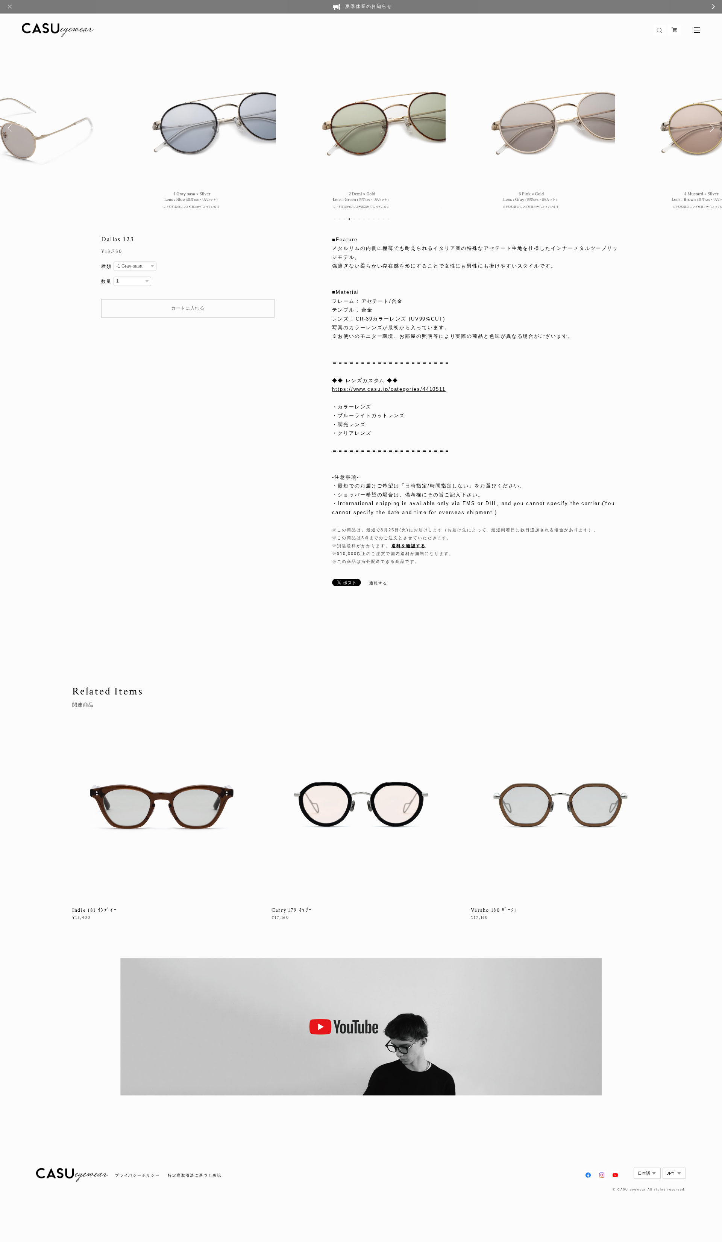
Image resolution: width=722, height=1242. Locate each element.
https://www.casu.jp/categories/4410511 (389, 389)
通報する (378, 583)
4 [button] (349, 219)
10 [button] (378, 219)
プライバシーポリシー (137, 1175)
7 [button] (364, 219)
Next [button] (710, 128)
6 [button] (359, 219)
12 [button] (388, 219)
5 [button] (354, 219)
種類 (106, 266)
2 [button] (339, 219)
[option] (191, 128)
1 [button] (334, 219)
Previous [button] (11, 128)
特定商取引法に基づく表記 (194, 1175)
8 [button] (369, 219)
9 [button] (374, 219)
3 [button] (344, 219)
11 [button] (383, 219)
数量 (106, 281)
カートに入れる (188, 308)
